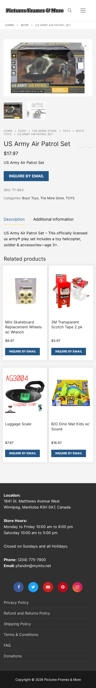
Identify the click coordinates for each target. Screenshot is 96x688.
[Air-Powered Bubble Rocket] (90, 145)
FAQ (7, 645)
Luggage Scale (18, 424)
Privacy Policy (16, 602)
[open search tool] (70, 10)
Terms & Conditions (21, 634)
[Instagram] (77, 587)
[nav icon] (82, 10)
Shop (25, 25)
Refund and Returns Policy (27, 613)
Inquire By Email (26, 176)
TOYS (66, 131)
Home (9, 25)
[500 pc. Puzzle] (82, 145)
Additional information (53, 219)
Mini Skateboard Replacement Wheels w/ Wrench (23, 327)
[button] (84, 47)
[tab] (14, 219)
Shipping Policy (17, 624)
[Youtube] (48, 587)
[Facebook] (19, 587)
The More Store (44, 131)
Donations (13, 656)
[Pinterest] (63, 587)
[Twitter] (33, 587)
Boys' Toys (30, 198)
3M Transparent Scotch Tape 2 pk (66, 324)
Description (14, 219)
